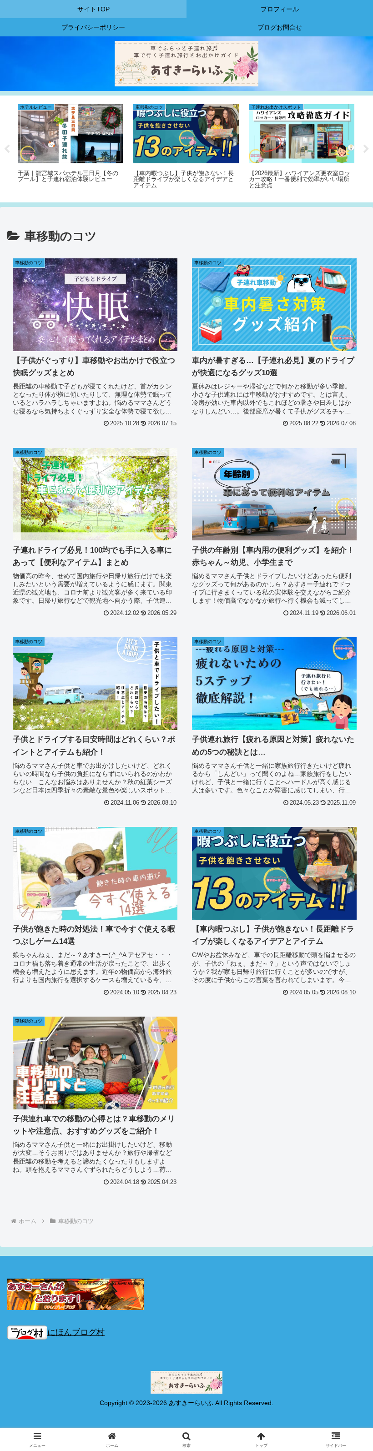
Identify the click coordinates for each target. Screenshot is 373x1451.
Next (366, 149)
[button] (345, 1253)
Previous (6, 149)
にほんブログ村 (76, 1332)
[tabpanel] (70, 147)
